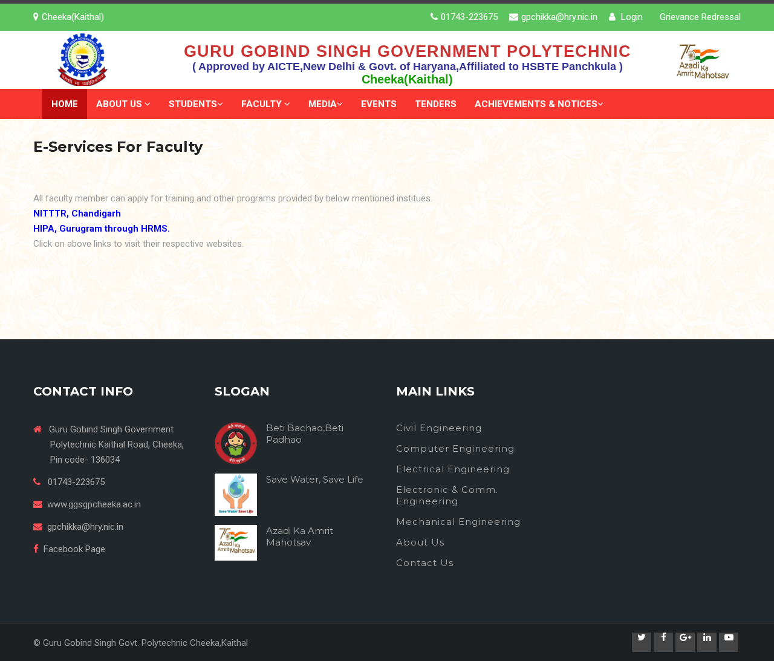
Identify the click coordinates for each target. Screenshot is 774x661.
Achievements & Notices (536, 104)
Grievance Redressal (700, 16)
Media (322, 104)
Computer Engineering (455, 448)
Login (631, 16)
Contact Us (425, 562)
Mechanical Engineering (458, 521)
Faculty (262, 104)
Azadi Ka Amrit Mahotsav (299, 536)
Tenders (436, 104)
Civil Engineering (439, 428)
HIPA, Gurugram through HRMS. (101, 228)
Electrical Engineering (453, 469)
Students (193, 104)
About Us (120, 104)
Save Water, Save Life (314, 479)
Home (64, 104)
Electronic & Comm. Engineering (447, 495)
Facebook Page (74, 549)
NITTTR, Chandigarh (77, 213)
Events (379, 104)
